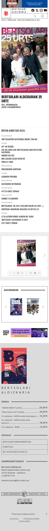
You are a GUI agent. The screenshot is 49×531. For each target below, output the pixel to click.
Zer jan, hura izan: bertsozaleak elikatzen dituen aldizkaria (21, 151)
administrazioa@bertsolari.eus (15, 480)
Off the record (7, 146)
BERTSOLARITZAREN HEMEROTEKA (17, 442)
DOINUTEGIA (8, 447)
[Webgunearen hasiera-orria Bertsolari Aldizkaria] (6, 16)
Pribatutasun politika (31, 519)
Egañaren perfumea (9, 176)
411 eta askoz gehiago (10, 191)
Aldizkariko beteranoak (11, 184)
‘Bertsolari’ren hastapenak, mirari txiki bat (19, 139)
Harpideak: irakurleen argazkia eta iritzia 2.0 (20, 209)
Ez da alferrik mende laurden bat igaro (17, 216)
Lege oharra (14, 519)
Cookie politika (24, 521)
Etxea (3, 20)
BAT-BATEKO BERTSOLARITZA (15, 452)
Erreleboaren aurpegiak (11, 169)
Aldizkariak (11, 20)
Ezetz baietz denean (9, 223)
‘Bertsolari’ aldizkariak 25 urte (14, 219)
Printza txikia (7, 162)
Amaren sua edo (7, 155)
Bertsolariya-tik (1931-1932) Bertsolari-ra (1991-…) (22, 205)
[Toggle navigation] (42, 16)
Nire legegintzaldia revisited (13, 158)
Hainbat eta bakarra (9, 198)
